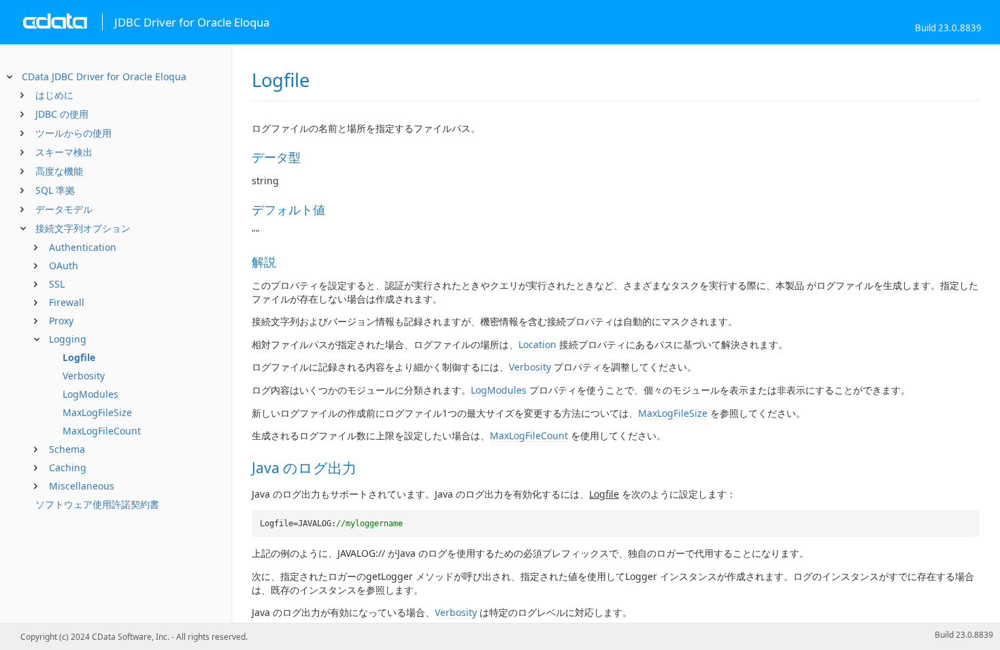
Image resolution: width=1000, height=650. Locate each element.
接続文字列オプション (83, 228)
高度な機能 (59, 171)
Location (537, 344)
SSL (57, 283)
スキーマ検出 (64, 152)
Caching (67, 467)
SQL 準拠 (55, 190)
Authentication (82, 247)
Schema (67, 449)
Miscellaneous (81, 485)
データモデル (64, 209)
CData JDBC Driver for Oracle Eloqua (104, 76)
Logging (67, 338)
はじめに (54, 94)
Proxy (61, 320)
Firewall (66, 302)
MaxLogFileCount (102, 430)
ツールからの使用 (73, 132)
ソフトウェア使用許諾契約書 (97, 504)
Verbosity (84, 375)
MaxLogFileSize (97, 412)
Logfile (79, 357)
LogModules (90, 394)
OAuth (63, 265)
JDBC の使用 (61, 113)
